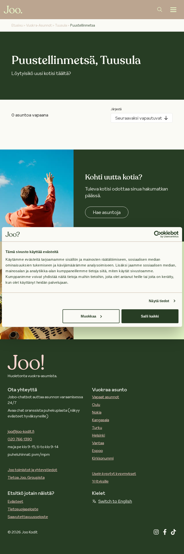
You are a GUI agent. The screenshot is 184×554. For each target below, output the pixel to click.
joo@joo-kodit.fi (21, 431)
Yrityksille (100, 481)
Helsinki (98, 435)
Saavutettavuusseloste (28, 516)
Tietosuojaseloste (23, 509)
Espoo (97, 450)
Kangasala (100, 419)
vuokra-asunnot (39, 25)
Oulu (96, 404)
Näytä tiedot (159, 301)
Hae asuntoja (107, 212)
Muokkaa (88, 316)
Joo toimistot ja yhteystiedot (32, 469)
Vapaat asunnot (105, 396)
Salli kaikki (150, 316)
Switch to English (115, 501)
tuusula (61, 25)
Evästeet (15, 501)
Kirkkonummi (103, 458)
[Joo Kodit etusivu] (13, 9)
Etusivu (17, 25)
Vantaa (98, 442)
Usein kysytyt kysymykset (114, 473)
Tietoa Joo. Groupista (26, 477)
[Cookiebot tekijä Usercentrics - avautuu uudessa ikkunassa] (157, 234)
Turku (97, 427)
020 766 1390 (20, 439)
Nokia (96, 412)
